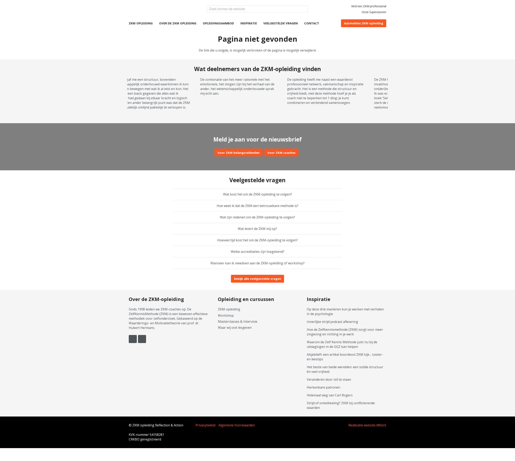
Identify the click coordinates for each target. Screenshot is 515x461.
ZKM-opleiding (229, 309)
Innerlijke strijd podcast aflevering (332, 321)
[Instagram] (142, 339)
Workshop (226, 315)
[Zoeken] (304, 9)
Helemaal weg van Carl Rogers (330, 395)
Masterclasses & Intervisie (237, 321)
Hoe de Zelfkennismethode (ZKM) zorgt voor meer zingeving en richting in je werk (345, 331)
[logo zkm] (155, 9)
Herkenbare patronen (323, 387)
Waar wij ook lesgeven (235, 327)
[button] (236, 23)
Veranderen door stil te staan (329, 379)
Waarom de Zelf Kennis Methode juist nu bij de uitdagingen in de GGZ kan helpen (342, 344)
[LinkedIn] (133, 339)
